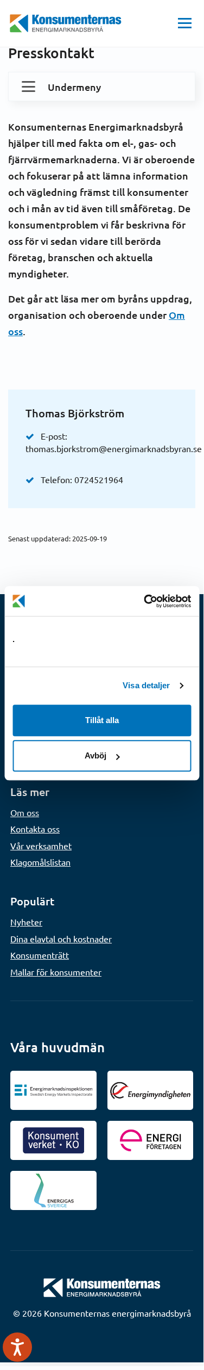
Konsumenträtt (39, 954)
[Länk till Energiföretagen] (150, 1140)
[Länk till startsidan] (102, 1286)
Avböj (95, 755)
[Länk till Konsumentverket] (53, 1140)
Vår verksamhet (41, 845)
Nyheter (26, 921)
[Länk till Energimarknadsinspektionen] (53, 1090)
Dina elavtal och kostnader (61, 938)
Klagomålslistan (40, 861)
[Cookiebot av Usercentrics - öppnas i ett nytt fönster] (145, 601)
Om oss (24, 812)
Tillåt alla (102, 720)
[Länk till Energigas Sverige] (53, 1190)
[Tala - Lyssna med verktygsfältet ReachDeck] (17, 1347)
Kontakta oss (35, 828)
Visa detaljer (146, 685)
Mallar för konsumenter (55, 971)
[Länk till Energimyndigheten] (150, 1090)
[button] (185, 23)
